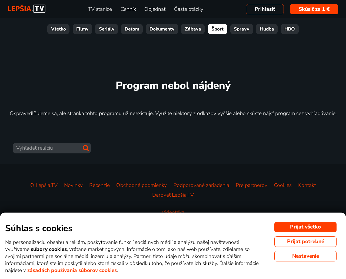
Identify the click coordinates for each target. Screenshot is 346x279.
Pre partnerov (251, 185)
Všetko (58, 29)
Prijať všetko (305, 226)
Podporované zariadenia (201, 185)
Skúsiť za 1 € (314, 9)
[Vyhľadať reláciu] (85, 148)
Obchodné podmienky (141, 185)
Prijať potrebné (305, 241)
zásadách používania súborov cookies (72, 270)
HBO (289, 29)
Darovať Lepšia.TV (173, 195)
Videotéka (173, 212)
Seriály (106, 29)
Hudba (267, 29)
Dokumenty (161, 29)
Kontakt (307, 185)
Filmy (82, 29)
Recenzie (99, 185)
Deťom (132, 29)
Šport (217, 29)
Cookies (283, 185)
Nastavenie (305, 256)
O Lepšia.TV (44, 185)
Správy (241, 29)
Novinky (73, 185)
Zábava (193, 29)
